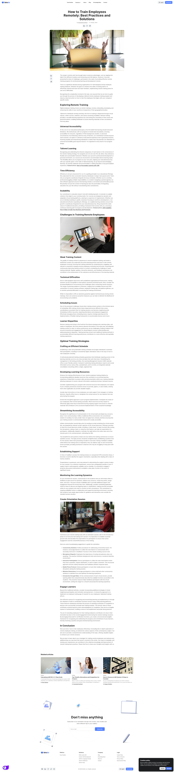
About (84, 2)
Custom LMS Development (85, 756)
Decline (162, 768)
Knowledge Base (97, 2)
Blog (90, 2)
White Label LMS (82, 755)
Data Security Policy (121, 760)
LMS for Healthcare (83, 760)
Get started (168, 2)
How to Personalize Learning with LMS (88, 165)
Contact (105, 2)
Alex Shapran (45, 682)
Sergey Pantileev (108, 684)
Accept (169, 768)
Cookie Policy (120, 755)
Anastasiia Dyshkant (82, 22)
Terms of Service (120, 756)
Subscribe (99, 729)
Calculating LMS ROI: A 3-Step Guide (51, 677)
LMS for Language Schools (85, 758)
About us (100, 758)
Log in (162, 2)
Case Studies (70, 2)
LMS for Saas (82, 762)
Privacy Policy (120, 758)
